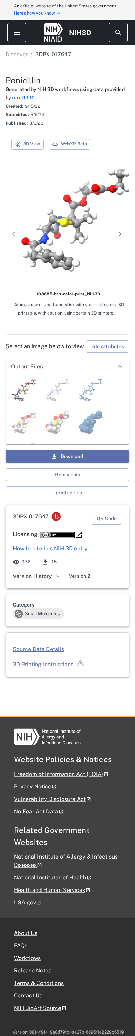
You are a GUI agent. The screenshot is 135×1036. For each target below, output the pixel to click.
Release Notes (32, 970)
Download (72, 456)
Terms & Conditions (39, 983)
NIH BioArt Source (37, 1008)
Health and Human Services (49, 890)
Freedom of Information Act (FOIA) (58, 774)
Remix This (67, 474)
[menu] (16, 32)
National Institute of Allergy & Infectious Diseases (66, 860)
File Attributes (107, 346)
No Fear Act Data (36, 811)
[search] (118, 32)
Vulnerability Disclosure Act (50, 799)
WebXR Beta (74, 144)
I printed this (67, 492)
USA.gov (25, 902)
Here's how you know (34, 13)
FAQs (20, 945)
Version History (32, 576)
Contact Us (28, 995)
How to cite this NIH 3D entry (50, 548)
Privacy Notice (32, 786)
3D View (31, 144)
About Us (25, 933)
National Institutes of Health (50, 877)
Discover (17, 54)
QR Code (107, 518)
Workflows (27, 958)
